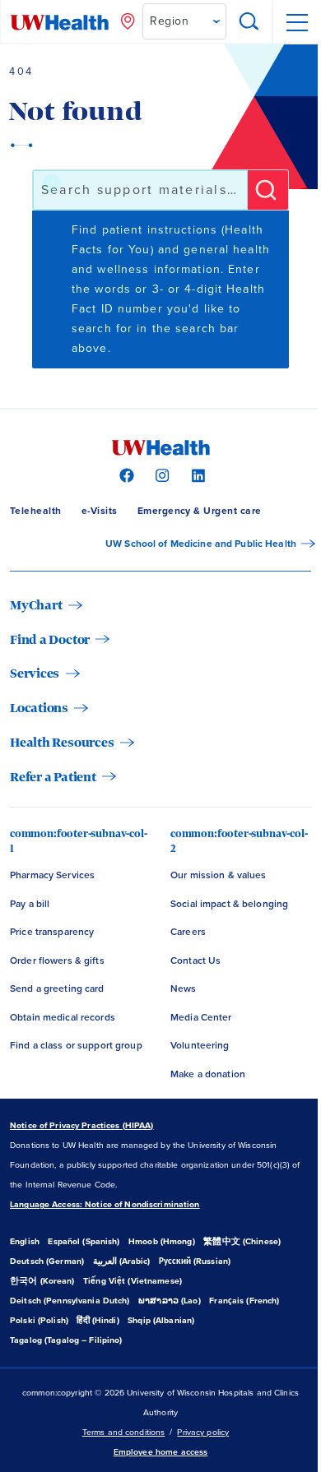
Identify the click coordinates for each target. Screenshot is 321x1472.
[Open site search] (249, 22)
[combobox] (140, 190)
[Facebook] (124, 474)
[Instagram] (160, 474)
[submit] (268, 190)
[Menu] (296, 22)
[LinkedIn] (196, 474)
